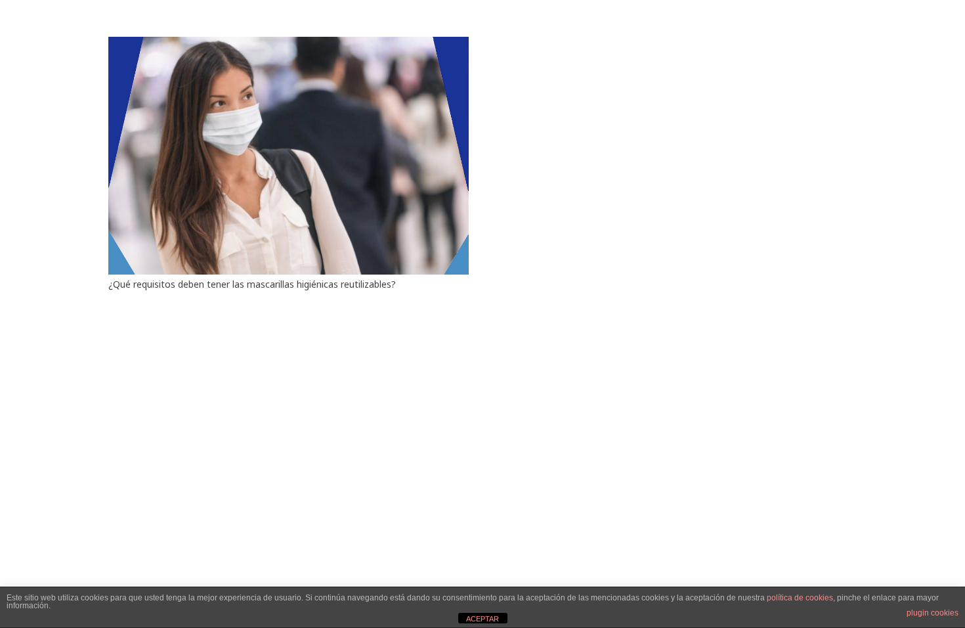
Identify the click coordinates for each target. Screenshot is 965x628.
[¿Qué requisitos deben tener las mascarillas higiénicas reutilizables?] (288, 44)
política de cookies (800, 597)
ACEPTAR (482, 619)
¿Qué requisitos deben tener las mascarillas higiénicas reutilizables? (252, 284)
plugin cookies (932, 612)
